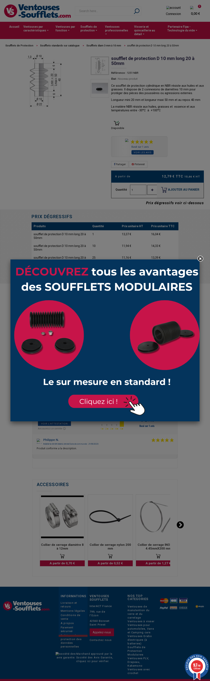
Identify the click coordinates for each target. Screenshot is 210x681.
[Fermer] (200, 259)
